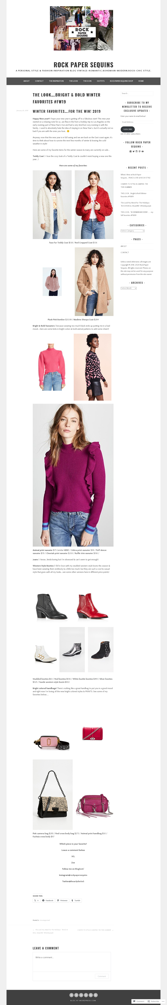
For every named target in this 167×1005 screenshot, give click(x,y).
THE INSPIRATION (56, 81)
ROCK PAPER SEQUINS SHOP (121, 81)
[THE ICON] (91, 995)
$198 (86, 553)
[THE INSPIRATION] (81, 995)
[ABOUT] (71, 995)
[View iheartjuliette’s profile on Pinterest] (140, 151)
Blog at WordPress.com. (83, 1000)
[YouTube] (143, 151)
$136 (86, 243)
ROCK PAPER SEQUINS (84, 64)
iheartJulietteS (77, 881)
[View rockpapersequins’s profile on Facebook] (131, 151)
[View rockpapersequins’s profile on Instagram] (137, 151)
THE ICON (87, 81)
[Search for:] (137, 93)
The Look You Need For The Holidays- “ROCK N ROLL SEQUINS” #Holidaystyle (50, 931)
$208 (59, 553)
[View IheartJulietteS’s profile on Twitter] (134, 151)
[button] (52, 204)
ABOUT (26, 81)
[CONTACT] (76, 995)
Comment (102, 976)
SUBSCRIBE (127, 129)
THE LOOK (73, 81)
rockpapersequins (78, 875)
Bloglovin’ (79, 869)
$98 (82, 550)
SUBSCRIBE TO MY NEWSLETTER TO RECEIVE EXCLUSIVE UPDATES (137, 106)
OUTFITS (101, 81)
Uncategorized (45, 920)
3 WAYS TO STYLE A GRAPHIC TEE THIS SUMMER (94, 930)
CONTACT (39, 81)
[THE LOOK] (86, 995)
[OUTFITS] (96, 995)
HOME (141, 81)
